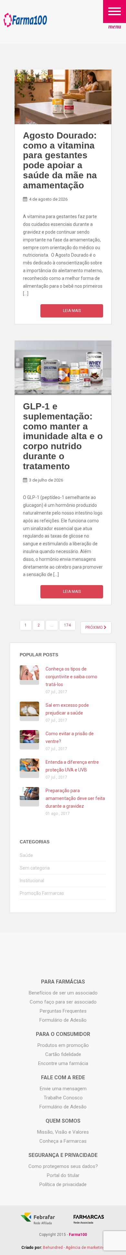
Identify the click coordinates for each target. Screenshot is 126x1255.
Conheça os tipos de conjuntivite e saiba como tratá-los (71, 676)
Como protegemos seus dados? (63, 1166)
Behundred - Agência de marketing (74, 1247)
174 (67, 625)
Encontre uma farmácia (63, 1063)
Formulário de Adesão (63, 1020)
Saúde (26, 855)
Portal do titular (63, 1175)
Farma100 (25, 20)
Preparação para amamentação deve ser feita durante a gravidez (75, 798)
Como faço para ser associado (63, 1002)
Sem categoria (35, 868)
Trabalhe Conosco (63, 1098)
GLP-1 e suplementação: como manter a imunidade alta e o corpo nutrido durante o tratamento (63, 436)
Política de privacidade (63, 1184)
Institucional (32, 880)
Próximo (94, 627)
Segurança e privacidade (63, 1155)
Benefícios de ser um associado (63, 993)
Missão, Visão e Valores (63, 1132)
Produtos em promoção (63, 1045)
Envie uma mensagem (63, 1089)
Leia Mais (72, 310)
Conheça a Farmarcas (63, 1141)
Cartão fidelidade (63, 1054)
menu (114, 27)
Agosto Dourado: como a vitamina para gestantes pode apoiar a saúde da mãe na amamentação (60, 160)
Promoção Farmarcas (42, 893)
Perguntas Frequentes (63, 1011)
